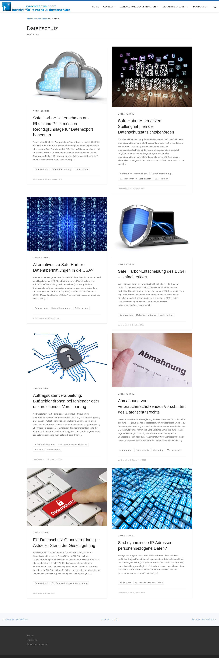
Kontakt (30, 635)
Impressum (32, 640)
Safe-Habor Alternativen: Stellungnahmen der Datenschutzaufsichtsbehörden (146, 126)
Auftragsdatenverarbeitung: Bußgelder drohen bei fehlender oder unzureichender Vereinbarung (66, 401)
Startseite (31, 18)
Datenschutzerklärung (37, 644)
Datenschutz (44, 18)
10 (115, 619)
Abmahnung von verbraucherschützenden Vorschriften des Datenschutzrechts (151, 406)
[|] (36, 6)
